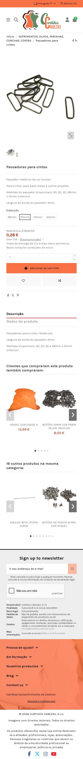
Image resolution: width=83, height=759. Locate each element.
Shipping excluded (30, 239)
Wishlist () (70, 3)
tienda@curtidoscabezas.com (38, 628)
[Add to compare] (59, 281)
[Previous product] (73, 40)
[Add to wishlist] (23, 281)
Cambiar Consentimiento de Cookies (31, 694)
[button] (35, 451)
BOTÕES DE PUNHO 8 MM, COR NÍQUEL (59, 524)
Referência (13, 231)
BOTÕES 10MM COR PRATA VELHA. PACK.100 (59, 426)
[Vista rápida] (28, 421)
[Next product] (76, 40)
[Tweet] (12, 295)
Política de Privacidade (53, 633)
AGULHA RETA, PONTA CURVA (24, 524)
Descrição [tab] (15, 314)
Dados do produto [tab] (22, 321)
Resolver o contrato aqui (41, 701)
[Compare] (22, 421)
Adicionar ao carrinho (44, 268)
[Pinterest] (18, 295)
